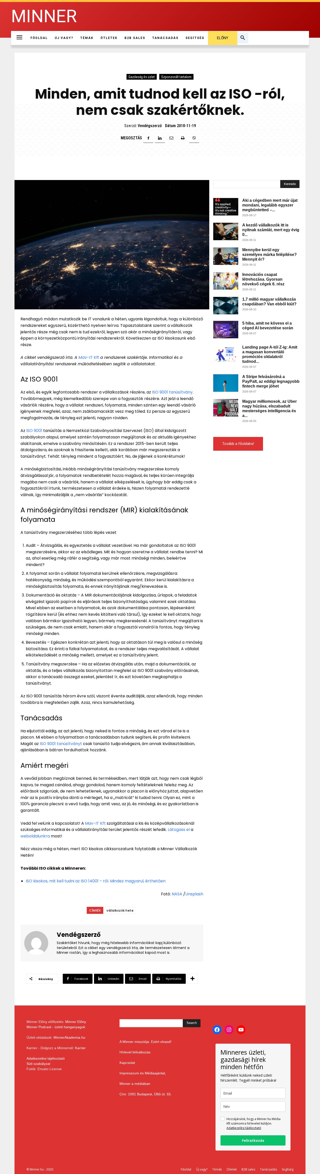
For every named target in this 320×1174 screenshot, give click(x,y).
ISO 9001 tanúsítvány (172, 392)
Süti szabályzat (38, 1064)
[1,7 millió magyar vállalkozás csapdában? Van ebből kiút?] (225, 305)
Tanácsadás (268, 1169)
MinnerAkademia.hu (69, 1037)
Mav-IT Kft (88, 357)
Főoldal (186, 1169)
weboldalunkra (35, 836)
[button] (242, 37)
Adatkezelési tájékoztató (45, 1058)
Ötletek (231, 1169)
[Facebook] (148, 138)
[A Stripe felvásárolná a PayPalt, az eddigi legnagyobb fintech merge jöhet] (225, 383)
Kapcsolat (127, 1063)
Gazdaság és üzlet (141, 77)
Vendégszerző (150, 125)
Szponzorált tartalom (176, 77)
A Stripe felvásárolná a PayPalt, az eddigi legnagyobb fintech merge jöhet (271, 381)
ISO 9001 (34, 430)
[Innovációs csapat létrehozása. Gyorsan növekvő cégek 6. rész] (225, 281)
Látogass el (178, 829)
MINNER (44, 16)
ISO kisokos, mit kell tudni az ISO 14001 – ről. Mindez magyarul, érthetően (96, 881)
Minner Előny (75, 1022)
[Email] (171, 138)
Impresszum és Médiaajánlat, (143, 1073)
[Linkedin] (160, 138)
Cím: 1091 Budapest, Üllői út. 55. (146, 1094)
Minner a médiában (135, 1084)
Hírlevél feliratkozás (135, 1052)
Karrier (80, 1048)
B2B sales (248, 1169)
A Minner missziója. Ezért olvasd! (146, 1042)
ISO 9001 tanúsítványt (61, 744)
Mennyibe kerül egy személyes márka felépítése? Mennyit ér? (269, 254)
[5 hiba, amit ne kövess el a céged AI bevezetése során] (225, 329)
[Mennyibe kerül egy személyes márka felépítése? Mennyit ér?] (225, 256)
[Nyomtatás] (183, 138)
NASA (177, 894)
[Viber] (194, 138)
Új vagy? (202, 1169)
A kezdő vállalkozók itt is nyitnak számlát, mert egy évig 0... (270, 230)
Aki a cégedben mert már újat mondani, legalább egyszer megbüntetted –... (270, 205)
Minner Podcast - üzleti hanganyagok (55, 1027)
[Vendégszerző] (39, 943)
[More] (192, 979)
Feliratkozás (253, 1140)
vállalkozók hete (120, 910)
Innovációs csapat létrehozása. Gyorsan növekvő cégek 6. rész (263, 279)
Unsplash (194, 894)
